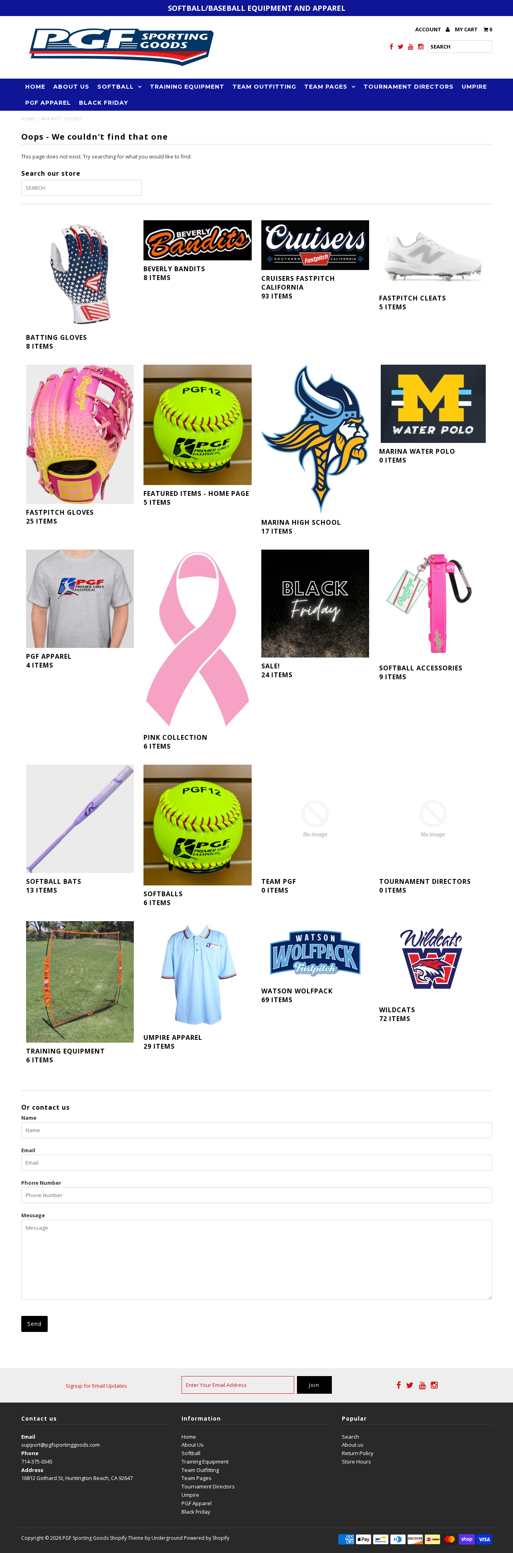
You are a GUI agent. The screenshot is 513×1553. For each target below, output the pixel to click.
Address (32, 1470)
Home (35, 86)
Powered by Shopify (206, 1538)
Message (33, 1215)
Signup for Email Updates (96, 1385)
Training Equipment (187, 86)
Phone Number (41, 1182)
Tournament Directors (409, 86)
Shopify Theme (126, 1538)
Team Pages (325, 86)
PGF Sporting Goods (86, 1538)
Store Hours (356, 1461)
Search (350, 1436)
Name (28, 1117)
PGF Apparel (48, 102)
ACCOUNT (428, 29)
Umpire (474, 86)
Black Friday (103, 102)
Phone (29, 1453)
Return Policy (358, 1453)
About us (353, 1444)
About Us (71, 86)
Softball (115, 86)
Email (28, 1150)
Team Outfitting (264, 86)
